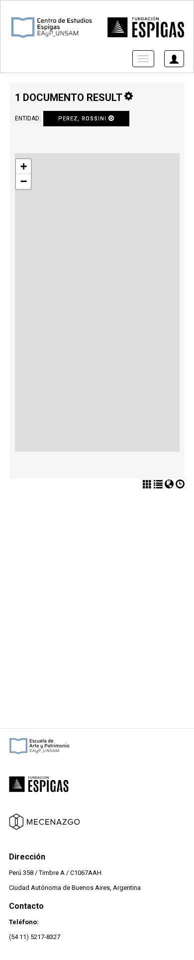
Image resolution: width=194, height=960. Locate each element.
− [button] (23, 181)
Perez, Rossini (83, 118)
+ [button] (23, 166)
